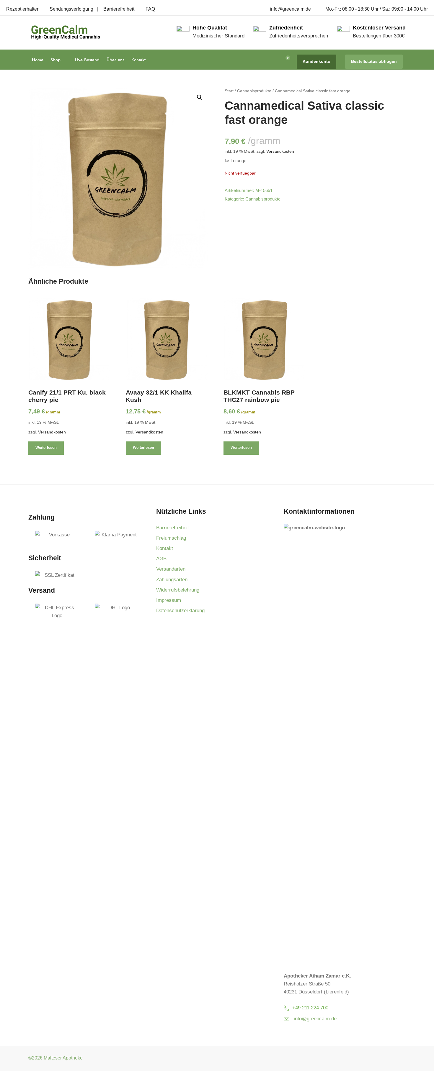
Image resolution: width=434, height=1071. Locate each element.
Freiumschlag (171, 538)
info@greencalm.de (315, 1018)
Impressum (168, 600)
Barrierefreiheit (119, 9)
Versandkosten (280, 151)
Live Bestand (87, 60)
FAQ (150, 9)
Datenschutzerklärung (180, 610)
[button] (199, 97)
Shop (55, 60)
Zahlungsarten (171, 579)
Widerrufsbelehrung (177, 590)
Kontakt (138, 60)
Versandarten (170, 569)
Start (229, 90)
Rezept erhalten (23, 9)
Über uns (115, 60)
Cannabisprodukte (254, 90)
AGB (161, 558)
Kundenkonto (316, 61)
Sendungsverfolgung (71, 9)
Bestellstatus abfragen (374, 61)
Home (37, 60)
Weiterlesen (46, 447)
